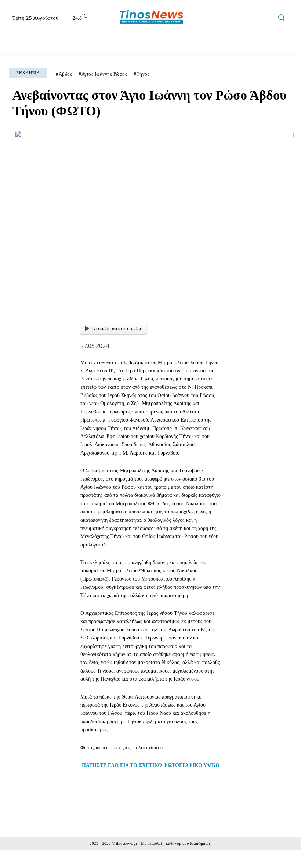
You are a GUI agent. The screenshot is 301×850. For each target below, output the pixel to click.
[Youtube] (267, 18)
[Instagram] (236, 18)
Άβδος (65, 74)
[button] (281, 17)
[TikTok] (251, 18)
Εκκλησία (28, 73)
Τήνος (143, 74)
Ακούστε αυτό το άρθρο (117, 328)
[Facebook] (220, 18)
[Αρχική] (12, 44)
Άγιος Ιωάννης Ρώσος (104, 74)
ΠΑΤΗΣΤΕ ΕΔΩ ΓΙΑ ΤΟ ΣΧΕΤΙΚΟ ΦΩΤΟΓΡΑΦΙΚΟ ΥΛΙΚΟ (151, 765)
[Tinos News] (151, 17)
